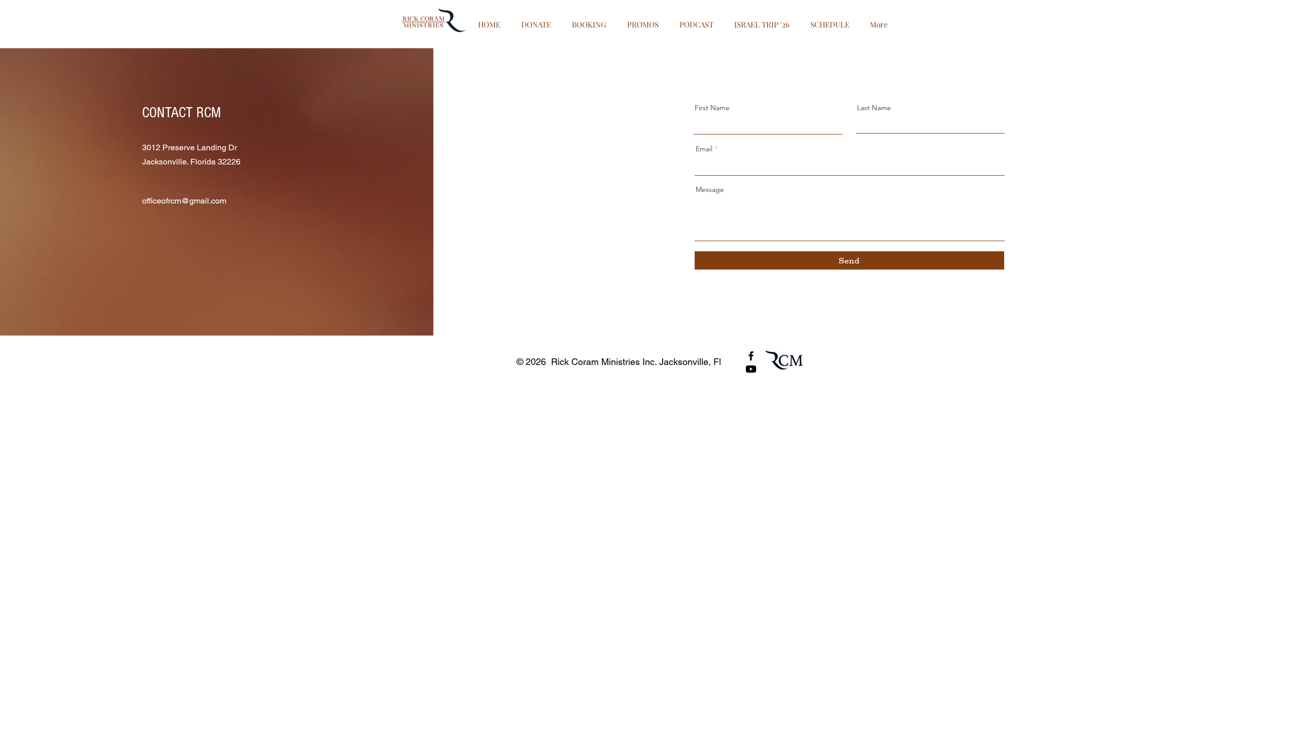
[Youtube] (751, 369)
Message (710, 189)
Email (704, 148)
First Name (712, 107)
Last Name (874, 107)
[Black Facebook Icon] (751, 356)
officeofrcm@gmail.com (184, 201)
